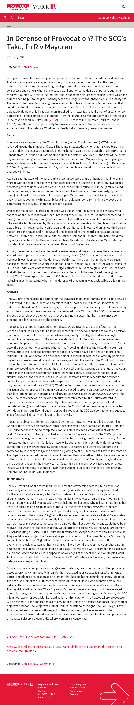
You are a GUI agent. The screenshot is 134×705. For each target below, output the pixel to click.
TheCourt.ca (14, 17)
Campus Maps (45, 697)
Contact (42, 690)
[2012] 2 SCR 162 (60, 120)
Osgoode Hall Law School (114, 17)
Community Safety (79, 684)
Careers (74, 694)
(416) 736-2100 (46, 694)
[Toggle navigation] (9, 25)
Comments (47, 664)
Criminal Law (30, 67)
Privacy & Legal (77, 687)
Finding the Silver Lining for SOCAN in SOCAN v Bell (42, 637)
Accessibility (76, 690)
